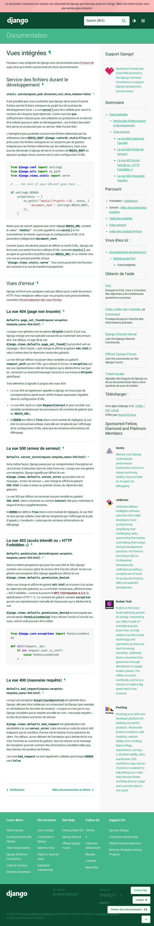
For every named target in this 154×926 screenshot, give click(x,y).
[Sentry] (109, 453)
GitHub (89, 830)
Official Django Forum (120, 354)
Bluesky (90, 854)
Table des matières (120, 218)
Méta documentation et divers (71, 789)
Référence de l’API (124, 258)
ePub (115, 410)
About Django (14, 830)
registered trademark (107, 914)
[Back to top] (146, 919)
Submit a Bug (45, 847)
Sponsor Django (119, 830)
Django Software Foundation (37, 914)
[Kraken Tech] (109, 608)
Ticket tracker (114, 374)
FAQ (108, 286)
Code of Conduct (16, 865)
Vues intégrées (118, 114)
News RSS (91, 867)
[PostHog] (109, 713)
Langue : (141, 900)
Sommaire (112, 314)
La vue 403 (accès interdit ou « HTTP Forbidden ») (128, 165)
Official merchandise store (125, 843)
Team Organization (18, 847)
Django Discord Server (121, 334)
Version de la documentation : (129, 909)
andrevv (109, 903)
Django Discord (71, 836)
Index (109, 309)
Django (17, 20)
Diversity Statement (18, 871)
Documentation (26, 35)
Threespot (109, 895)
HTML (139, 406)
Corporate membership (123, 836)
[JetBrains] (109, 506)
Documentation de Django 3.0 (127, 252)
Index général (117, 225)
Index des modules (127, 309)
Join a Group (45, 830)
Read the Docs (127, 414)
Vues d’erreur (121, 131)
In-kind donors (65, 894)
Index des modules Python (125, 231)
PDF (107, 410)
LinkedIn (90, 860)
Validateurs (16, 789)
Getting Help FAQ (72, 830)
